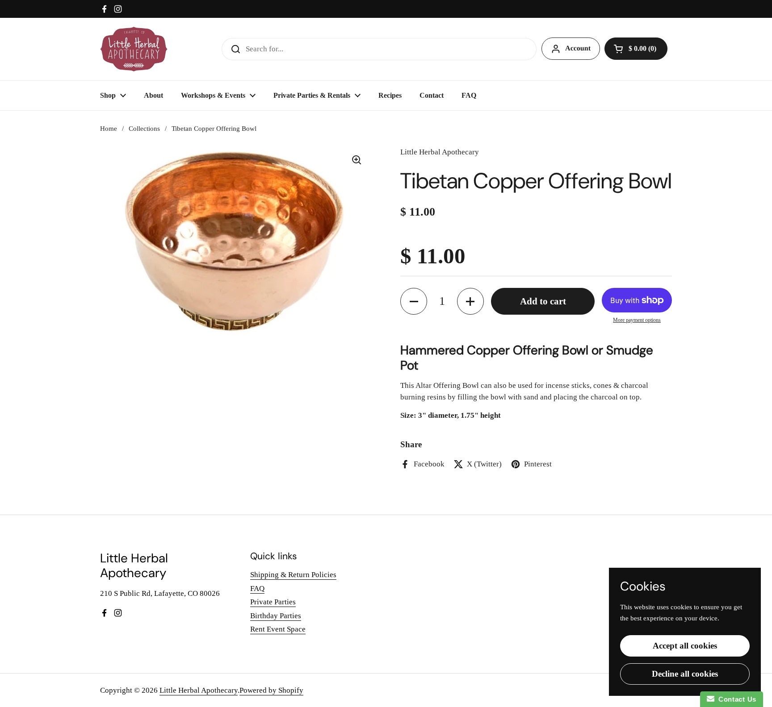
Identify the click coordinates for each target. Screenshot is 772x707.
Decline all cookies (685, 673)
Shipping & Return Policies (293, 574)
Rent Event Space (278, 629)
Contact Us (735, 699)
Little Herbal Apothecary (198, 690)
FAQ (257, 588)
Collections (144, 128)
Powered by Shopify (271, 690)
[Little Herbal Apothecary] (134, 49)
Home (108, 128)
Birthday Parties (275, 615)
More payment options (637, 320)
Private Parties (273, 602)
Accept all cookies (685, 645)
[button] (635, 48)
